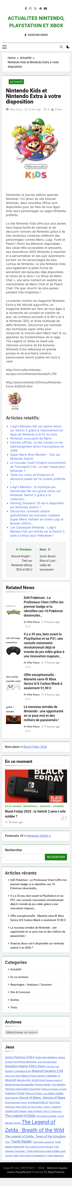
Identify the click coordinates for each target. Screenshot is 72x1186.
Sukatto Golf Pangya (15, 1111)
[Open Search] (61, 46)
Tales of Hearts (34, 1111)
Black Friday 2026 (35, 747)
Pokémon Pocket (14, 1093)
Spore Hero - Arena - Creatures (46, 1107)
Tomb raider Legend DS (43, 1142)
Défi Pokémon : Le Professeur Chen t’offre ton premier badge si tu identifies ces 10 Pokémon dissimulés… (44, 606)
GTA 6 (30, 1057)
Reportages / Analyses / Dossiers (43, 806)
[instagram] (30, 8)
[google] (40, 8)
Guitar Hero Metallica (46, 1057)
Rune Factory (12, 1097)
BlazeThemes (56, 1171)
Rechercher (13, 850)
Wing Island (26, 1155)
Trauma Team (12, 1155)
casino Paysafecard (19, 1171)
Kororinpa (50, 1066)
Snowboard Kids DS (38, 1102)
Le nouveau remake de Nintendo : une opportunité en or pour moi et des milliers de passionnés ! (37, 932)
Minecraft (10, 1080)
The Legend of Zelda (20, 1116)
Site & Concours (20, 992)
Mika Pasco (16, 109)
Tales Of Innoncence (52, 1111)
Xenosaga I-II (39, 1155)
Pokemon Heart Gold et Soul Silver (23, 1089)
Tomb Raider (21, 1141)
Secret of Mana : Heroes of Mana (42, 1097)
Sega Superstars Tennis (16, 1102)
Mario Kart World (13, 1076)
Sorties (14, 1000)
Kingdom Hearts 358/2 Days (25, 1066)
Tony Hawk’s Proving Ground (39, 1147)
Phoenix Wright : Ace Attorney (50, 1084)
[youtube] (45, 8)
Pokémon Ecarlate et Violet (53, 1089)
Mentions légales (57, 1167)
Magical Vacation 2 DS (47, 1071)
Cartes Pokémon (15, 1057)
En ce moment (13, 806)
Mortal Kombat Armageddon (19, 1084)
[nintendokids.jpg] (15, 402)
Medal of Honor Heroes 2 (33, 1076)
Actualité (16, 82)
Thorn (7, 1142)
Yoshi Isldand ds (55, 1155)
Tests (13, 1007)
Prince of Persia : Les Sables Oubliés (44, 1093)
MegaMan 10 (53, 1076)
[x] (35, 8)
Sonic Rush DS (23, 1107)
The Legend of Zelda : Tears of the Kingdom (35, 1136)
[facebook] (26, 8)
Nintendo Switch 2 (39, 836)
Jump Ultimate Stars (47, 1062)
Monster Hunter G (54, 1080)
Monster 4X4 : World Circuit (31, 1080)
